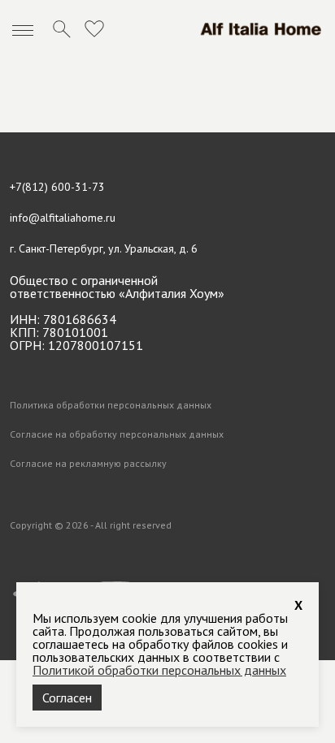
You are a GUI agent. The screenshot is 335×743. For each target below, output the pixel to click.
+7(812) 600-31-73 (57, 186)
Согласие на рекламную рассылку (88, 464)
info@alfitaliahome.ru (62, 217)
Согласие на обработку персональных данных (117, 434)
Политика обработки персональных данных (110, 405)
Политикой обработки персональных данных (159, 670)
